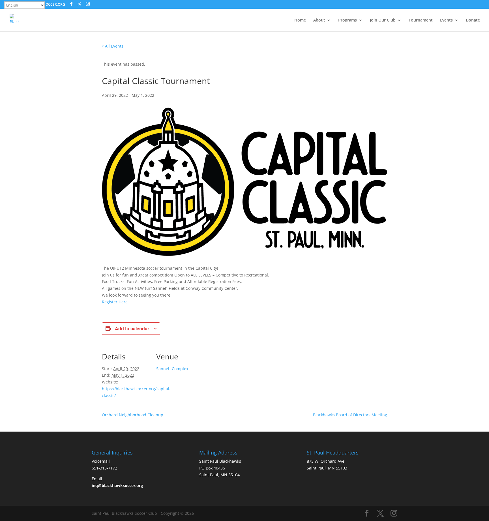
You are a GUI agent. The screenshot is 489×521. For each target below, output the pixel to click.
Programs (347, 20)
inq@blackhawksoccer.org (117, 485)
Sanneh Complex (172, 368)
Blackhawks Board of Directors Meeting (350, 414)
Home (300, 20)
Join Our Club (383, 20)
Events (446, 20)
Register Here (115, 302)
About (319, 20)
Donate (473, 20)
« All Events (112, 46)
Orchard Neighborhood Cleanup (132, 414)
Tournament (421, 20)
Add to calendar (132, 328)
